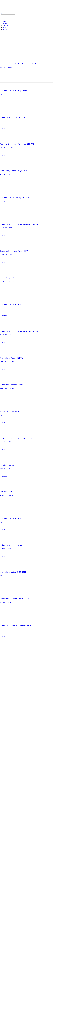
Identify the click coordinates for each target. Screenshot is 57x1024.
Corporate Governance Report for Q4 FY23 (17, 144)
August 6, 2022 (3, 468)
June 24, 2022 (2, 629)
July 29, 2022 (2, 548)
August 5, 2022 (3, 495)
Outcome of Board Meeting (10, 304)
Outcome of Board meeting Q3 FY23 (14, 197)
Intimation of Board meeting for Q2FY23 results (19, 331)
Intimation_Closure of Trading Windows (15, 625)
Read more (4, 75)
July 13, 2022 (2, 575)
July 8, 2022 (2, 602)
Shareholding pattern (8, 278)
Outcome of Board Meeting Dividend (14, 90)
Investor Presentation (8, 465)
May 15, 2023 (2, 120)
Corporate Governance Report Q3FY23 (15, 251)
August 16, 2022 (3, 415)
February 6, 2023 (3, 201)
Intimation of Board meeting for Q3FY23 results (19, 224)
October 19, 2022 (3, 361)
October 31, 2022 (3, 334)
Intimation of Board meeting (11, 545)
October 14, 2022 (3, 388)
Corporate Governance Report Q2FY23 (15, 385)
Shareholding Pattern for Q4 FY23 (13, 171)
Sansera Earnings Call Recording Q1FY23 (16, 438)
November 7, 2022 (3, 308)
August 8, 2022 (3, 441)
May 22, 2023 (2, 67)
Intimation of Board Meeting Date (13, 117)
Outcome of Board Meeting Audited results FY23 (19, 64)
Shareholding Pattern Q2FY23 (12, 358)
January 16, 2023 (3, 254)
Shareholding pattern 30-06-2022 (13, 572)
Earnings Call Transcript (9, 411)
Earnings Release (6, 492)
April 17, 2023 (3, 147)
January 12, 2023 (3, 281)
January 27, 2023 (3, 227)
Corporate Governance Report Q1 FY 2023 (16, 599)
